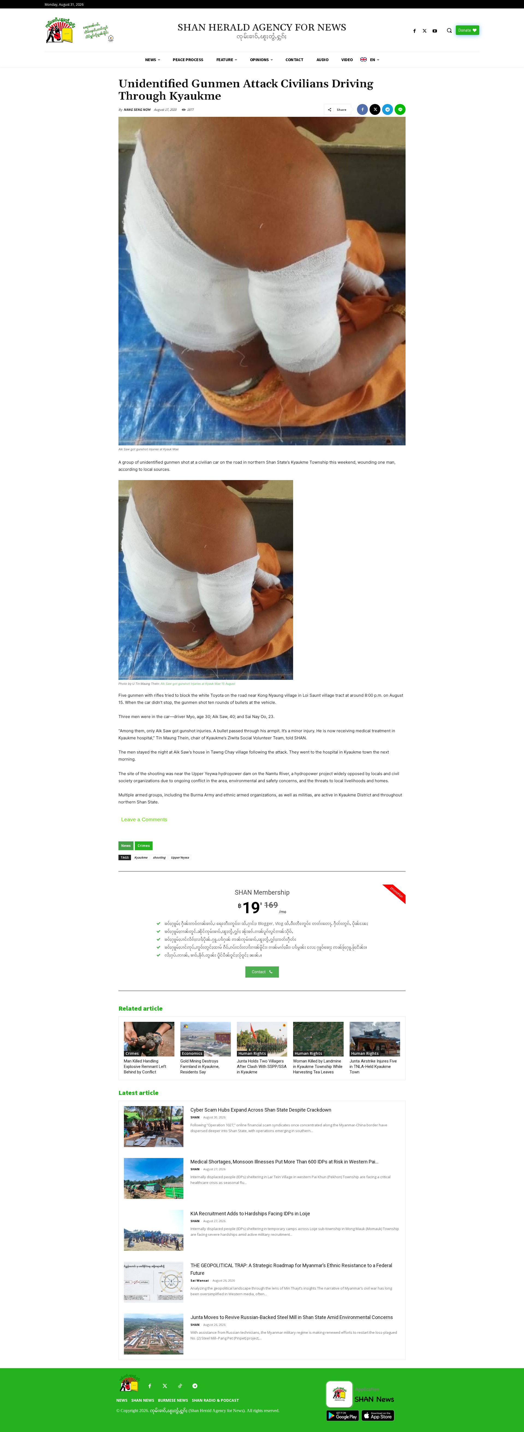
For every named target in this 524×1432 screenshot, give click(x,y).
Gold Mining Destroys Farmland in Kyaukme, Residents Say (199, 1066)
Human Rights (252, 1053)
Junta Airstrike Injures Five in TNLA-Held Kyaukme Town (373, 1066)
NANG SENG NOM (137, 109)
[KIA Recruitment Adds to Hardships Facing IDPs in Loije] (153, 1230)
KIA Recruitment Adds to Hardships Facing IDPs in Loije (250, 1213)
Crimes (144, 845)
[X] (424, 31)
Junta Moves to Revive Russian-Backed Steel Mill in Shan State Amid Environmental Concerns (291, 1317)
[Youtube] (435, 31)
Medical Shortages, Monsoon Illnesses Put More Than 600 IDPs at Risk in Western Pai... (284, 1162)
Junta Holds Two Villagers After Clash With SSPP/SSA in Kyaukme (262, 1066)
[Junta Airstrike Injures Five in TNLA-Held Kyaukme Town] (375, 1039)
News (126, 845)
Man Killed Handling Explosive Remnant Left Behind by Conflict (145, 1066)
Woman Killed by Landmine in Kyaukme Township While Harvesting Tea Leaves (318, 1066)
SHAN (195, 1117)
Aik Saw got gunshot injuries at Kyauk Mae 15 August (197, 684)
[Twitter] (165, 1386)
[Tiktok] (180, 1386)
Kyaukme (140, 857)
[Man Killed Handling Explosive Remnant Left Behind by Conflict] (149, 1039)
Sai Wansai (199, 1280)
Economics (192, 1053)
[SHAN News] (97, 30)
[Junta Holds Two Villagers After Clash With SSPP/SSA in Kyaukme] (262, 1039)
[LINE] (400, 109)
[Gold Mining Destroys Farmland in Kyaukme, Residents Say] (205, 1039)
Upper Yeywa (180, 857)
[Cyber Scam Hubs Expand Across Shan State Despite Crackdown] (153, 1126)
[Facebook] (414, 31)
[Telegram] (387, 109)
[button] (449, 30)
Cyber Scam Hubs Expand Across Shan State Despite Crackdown (260, 1110)
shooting (159, 857)
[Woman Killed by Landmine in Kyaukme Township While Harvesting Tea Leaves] (318, 1039)
